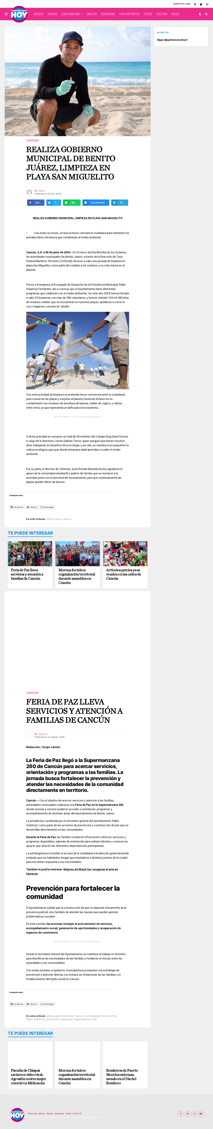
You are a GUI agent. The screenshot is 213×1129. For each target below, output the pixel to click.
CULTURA (161, 14)
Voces (68, 1113)
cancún (67, 519)
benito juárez (53, 519)
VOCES (175, 14)
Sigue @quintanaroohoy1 (172, 39)
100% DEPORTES (129, 14)
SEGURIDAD (108, 14)
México (42, 1113)
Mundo (50, 1113)
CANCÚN (91, 14)
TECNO (147, 14)
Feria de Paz (109, 1016)
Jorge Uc (42, 734)
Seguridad (67, 1019)
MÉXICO (39, 14)
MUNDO (52, 14)
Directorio (32, 1113)
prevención (52, 1019)
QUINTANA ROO (70, 14)
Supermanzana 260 (85, 1019)
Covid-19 (77, 1113)
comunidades (93, 1016)
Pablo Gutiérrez (35, 1019)
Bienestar (68, 1016)
